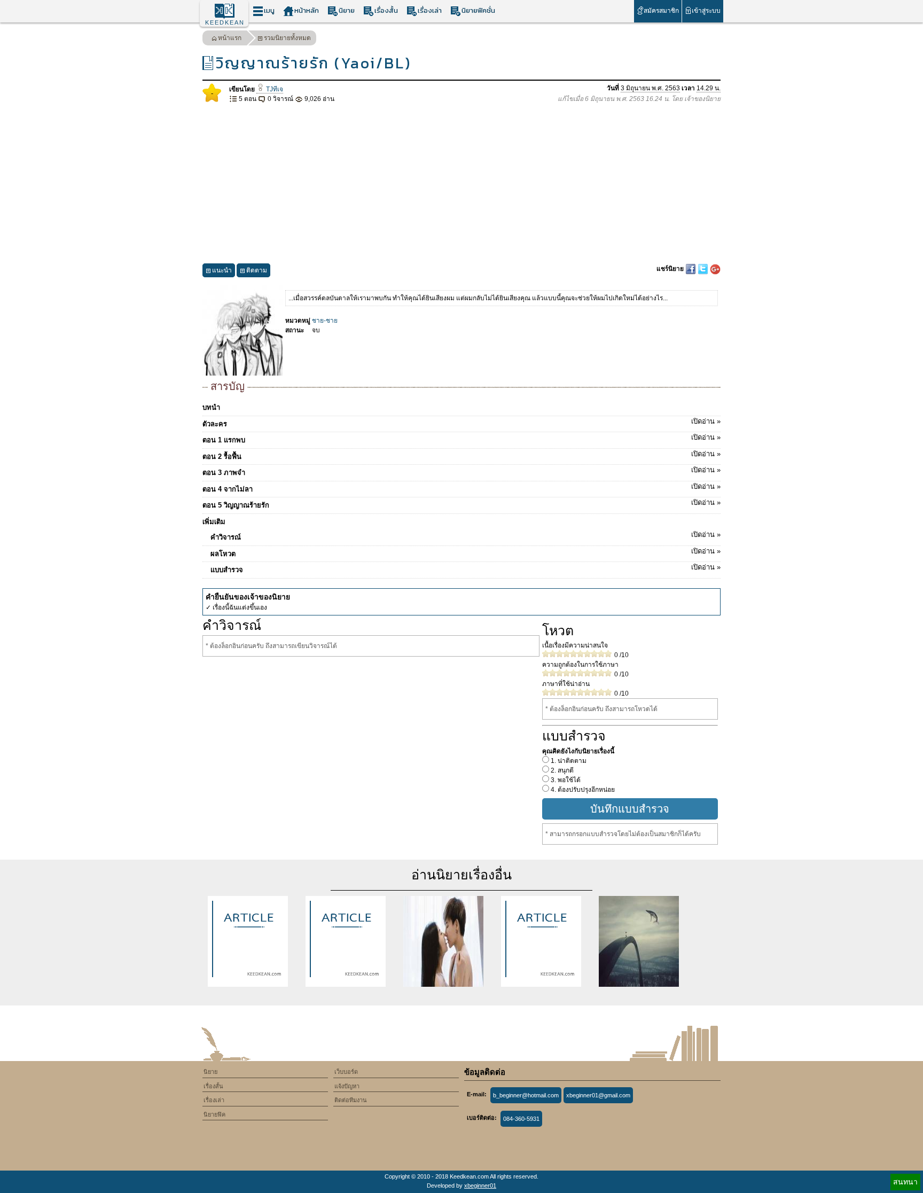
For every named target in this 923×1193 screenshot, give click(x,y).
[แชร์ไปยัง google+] (715, 268)
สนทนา (905, 1182)
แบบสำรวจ (465, 568)
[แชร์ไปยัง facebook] (691, 268)
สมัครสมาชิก (661, 10)
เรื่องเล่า (430, 10)
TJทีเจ (273, 89)
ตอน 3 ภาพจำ (461, 471)
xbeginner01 (480, 1185)
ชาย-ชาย (325, 320)
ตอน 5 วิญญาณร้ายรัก (461, 503)
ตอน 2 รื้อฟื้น (461, 455)
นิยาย (347, 10)
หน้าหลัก (306, 10)
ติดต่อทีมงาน (350, 1100)
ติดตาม (256, 270)
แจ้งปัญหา (346, 1086)
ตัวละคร (461, 422)
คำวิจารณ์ (465, 536)
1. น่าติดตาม (567, 761)
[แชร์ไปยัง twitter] (704, 268)
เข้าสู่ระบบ (706, 10)
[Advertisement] (461, 184)
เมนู (269, 10)
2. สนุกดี (561, 770)
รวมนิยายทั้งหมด (287, 38)
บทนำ (211, 407)
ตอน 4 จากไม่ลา (461, 487)
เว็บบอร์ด (346, 1072)
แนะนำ (222, 270)
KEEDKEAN (225, 22)
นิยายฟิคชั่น (478, 10)
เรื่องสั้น (386, 10)
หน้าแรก (229, 38)
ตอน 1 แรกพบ (461, 438)
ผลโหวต (465, 552)
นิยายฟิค (214, 1114)
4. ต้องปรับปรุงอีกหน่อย (582, 789)
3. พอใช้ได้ (565, 780)
